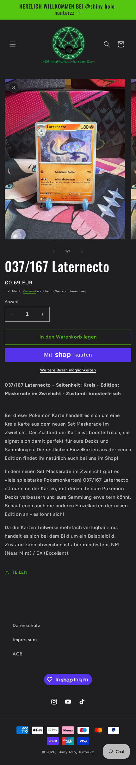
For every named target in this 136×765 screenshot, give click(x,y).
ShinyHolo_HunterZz (76, 752)
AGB (18, 654)
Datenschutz (26, 625)
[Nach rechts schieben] (82, 251)
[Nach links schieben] (54, 251)
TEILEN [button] (20, 572)
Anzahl (11, 301)
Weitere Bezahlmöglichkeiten (68, 370)
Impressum (25, 639)
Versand (29, 291)
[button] (13, 44)
